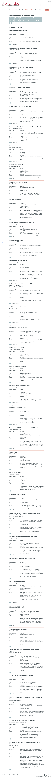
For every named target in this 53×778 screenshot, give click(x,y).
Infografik (21, 411)
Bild (20, 245)
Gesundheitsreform (36, 433)
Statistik (26, 187)
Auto (21, 353)
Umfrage (30, 634)
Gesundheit (22, 433)
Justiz (34, 586)
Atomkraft (22, 132)
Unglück (35, 92)
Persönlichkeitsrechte (29, 53)
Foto (20, 72)
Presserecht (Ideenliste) (30, 312)
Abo (47, 9)
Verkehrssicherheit (37, 353)
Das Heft (4, 9)
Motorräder (25, 542)
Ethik (23, 245)
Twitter (3, 238)
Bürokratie (30, 586)
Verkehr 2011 (22, 392)
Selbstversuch (27, 92)
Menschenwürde (23, 478)
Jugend (21, 634)
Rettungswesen (37, 204)
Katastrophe (22, 151)
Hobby (21, 542)
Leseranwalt (22, 53)
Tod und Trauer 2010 (33, 266)
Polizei (21, 170)
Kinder (24, 656)
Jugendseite (25, 634)
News (9, 9)
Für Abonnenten (28, 9)
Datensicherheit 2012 (29, 204)
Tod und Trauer (37, 331)
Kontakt (18, 774)
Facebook (3, 235)
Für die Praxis (14, 9)
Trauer (23, 563)
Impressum (23, 774)
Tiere (30, 391)
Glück (21, 611)
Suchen (50, 5)
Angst (21, 656)
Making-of (24, 372)
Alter (21, 681)
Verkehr (35, 35)
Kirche (21, 499)
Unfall (32, 35)
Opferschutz (30, 72)
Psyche (23, 228)
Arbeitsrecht (25, 586)
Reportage (28, 520)
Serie (31, 611)
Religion (33, 749)
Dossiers (21, 9)
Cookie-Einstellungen (13, 774)
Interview (24, 611)
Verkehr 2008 (39, 520)
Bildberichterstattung (24, 111)
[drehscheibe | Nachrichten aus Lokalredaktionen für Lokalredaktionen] (10, 4)
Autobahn (24, 353)
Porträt (31, 151)
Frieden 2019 (26, 132)
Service (34, 9)
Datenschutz (22, 204)
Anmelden (49, 1)
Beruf (21, 228)
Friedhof (24, 266)
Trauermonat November (24, 292)
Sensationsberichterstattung (34, 111)
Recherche (22, 92)
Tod (40, 245)
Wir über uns (41, 9)
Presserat (21, 35)
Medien (28, 245)
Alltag (21, 372)
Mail (3, 240)
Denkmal (21, 331)
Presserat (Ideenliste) (34, 245)
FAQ (3, 774)
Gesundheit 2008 (28, 433)
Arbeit (21, 520)
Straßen (27, 391)
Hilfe (28, 266)
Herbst (24, 290)
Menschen (27, 151)
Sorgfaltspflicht (27, 35)
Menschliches (29, 372)
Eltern (23, 726)
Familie (21, 266)
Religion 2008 (25, 499)
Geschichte (32, 132)
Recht (37, 586)
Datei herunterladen (15, 44)
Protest (36, 132)
